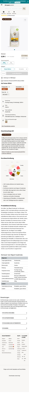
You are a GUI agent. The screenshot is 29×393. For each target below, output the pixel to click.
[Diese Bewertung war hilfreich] (22, 354)
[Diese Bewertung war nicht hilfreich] (24, 354)
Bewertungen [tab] (12, 314)
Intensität (19, 86)
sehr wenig (5, 94)
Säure (4, 92)
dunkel (4, 89)
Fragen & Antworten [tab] (19, 314)
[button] (21, 69)
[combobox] (14, 335)
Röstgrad (5, 86)
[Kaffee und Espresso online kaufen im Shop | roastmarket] (9, 5)
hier (22, 304)
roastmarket (17, 2)
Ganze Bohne (7, 69)
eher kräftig (19, 89)
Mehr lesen (19, 375)
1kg (11, 63)
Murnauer (3, 53)
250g (4, 63)
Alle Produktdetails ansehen (8, 126)
